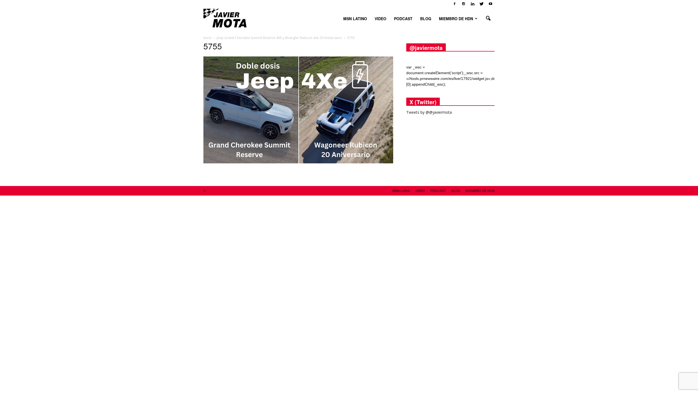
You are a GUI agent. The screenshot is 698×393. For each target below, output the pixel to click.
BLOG (425, 18)
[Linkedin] (472, 4)
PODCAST (403, 18)
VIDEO (380, 18)
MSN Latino (355, 18)
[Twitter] (481, 4)
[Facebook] (454, 4)
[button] (488, 18)
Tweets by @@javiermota (429, 112)
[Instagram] (463, 4)
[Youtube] (490, 4)
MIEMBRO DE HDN (456, 18)
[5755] (298, 162)
